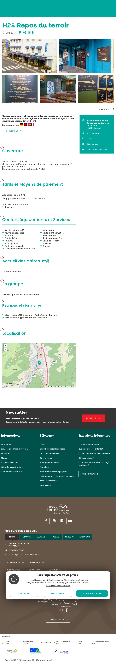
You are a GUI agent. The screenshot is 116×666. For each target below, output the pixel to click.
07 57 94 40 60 (93, 133)
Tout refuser (24, 593)
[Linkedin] (62, 521)
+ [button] (5, 345)
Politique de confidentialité (58, 585)
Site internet (92, 144)
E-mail (89, 139)
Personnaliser (58, 593)
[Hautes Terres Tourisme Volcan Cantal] (10, 27)
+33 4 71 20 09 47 (16, 550)
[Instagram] (54, 521)
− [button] (5, 349)
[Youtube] (69, 521)
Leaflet (48, 387)
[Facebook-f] (46, 521)
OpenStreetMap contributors (66, 387)
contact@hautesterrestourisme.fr (24, 554)
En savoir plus (12, 130)
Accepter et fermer (92, 593)
